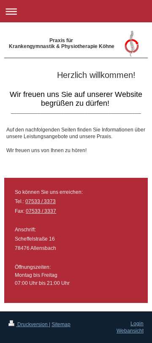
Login (137, 324)
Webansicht (130, 331)
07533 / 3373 (40, 201)
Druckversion (32, 324)
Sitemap (61, 324)
